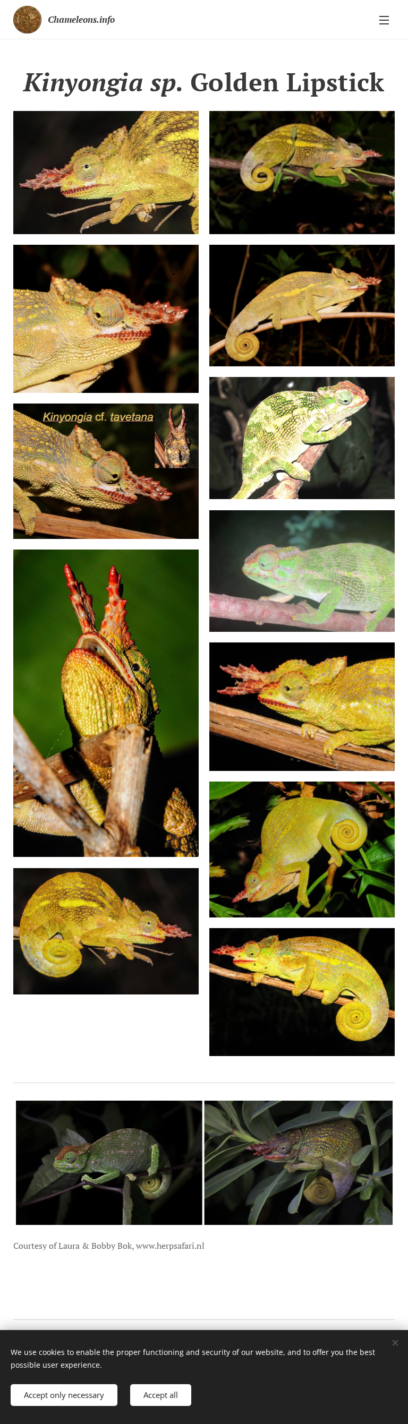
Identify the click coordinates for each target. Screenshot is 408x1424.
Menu (384, 19)
